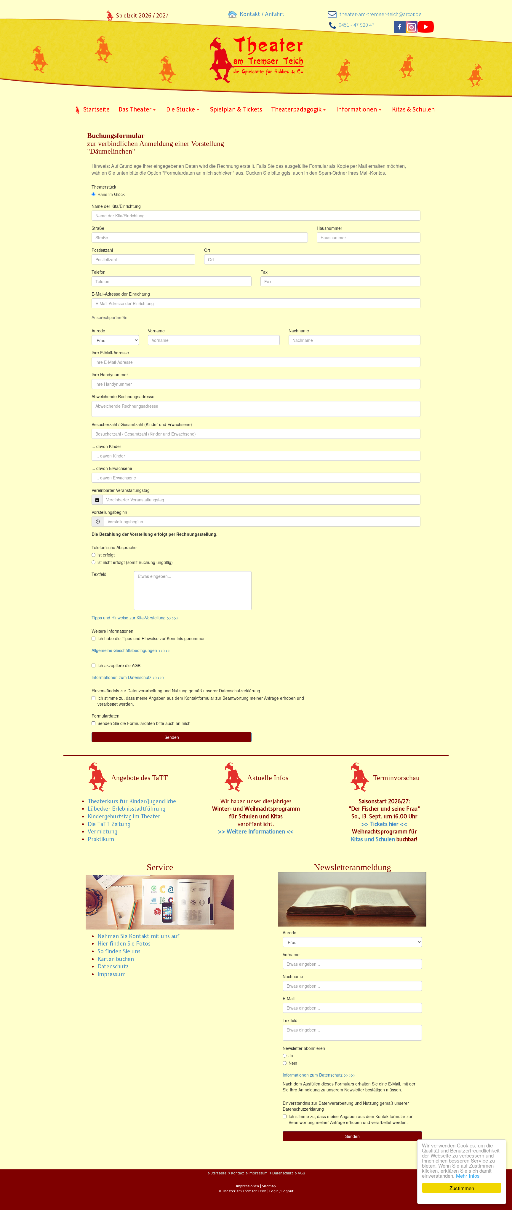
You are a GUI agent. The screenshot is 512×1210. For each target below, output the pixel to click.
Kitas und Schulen (373, 839)
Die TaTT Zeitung (109, 824)
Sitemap (269, 1186)
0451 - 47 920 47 (357, 24)
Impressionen (247, 1186)
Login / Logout (281, 1191)
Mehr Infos (468, 1175)
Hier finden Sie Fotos (124, 943)
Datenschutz (113, 966)
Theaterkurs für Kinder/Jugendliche (132, 801)
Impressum (111, 974)
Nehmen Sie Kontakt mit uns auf (138, 936)
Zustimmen (461, 1188)
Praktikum (101, 839)
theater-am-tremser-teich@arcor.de (381, 14)
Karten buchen (115, 959)
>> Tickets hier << (384, 824)
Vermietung (102, 831)
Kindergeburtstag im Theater (124, 816)
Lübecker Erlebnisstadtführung (126, 808)
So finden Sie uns (118, 951)
